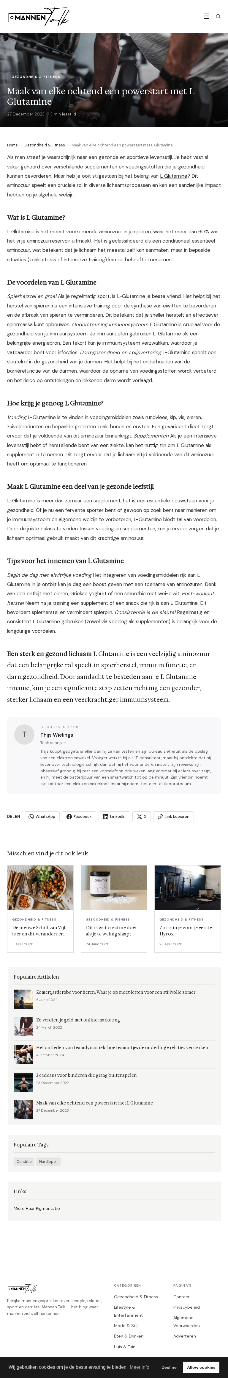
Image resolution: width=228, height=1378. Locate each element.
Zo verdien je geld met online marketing (78, 1020)
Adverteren (184, 1336)
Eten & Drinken (128, 1336)
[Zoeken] (218, 16)
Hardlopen (48, 1161)
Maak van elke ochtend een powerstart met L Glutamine (94, 1103)
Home (12, 145)
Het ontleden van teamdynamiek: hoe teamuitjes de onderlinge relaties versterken (122, 1048)
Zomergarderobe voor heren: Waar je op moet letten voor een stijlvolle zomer (115, 992)
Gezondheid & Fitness (44, 145)
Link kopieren (177, 816)
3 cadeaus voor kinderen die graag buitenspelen (86, 1075)
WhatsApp (45, 816)
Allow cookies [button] (201, 1367)
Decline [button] (169, 1367)
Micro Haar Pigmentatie (37, 1208)
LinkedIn (118, 816)
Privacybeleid (186, 1307)
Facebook (83, 816)
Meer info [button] (139, 1367)
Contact (181, 1296)
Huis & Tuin (124, 1346)
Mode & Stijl (126, 1325)
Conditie (24, 1161)
